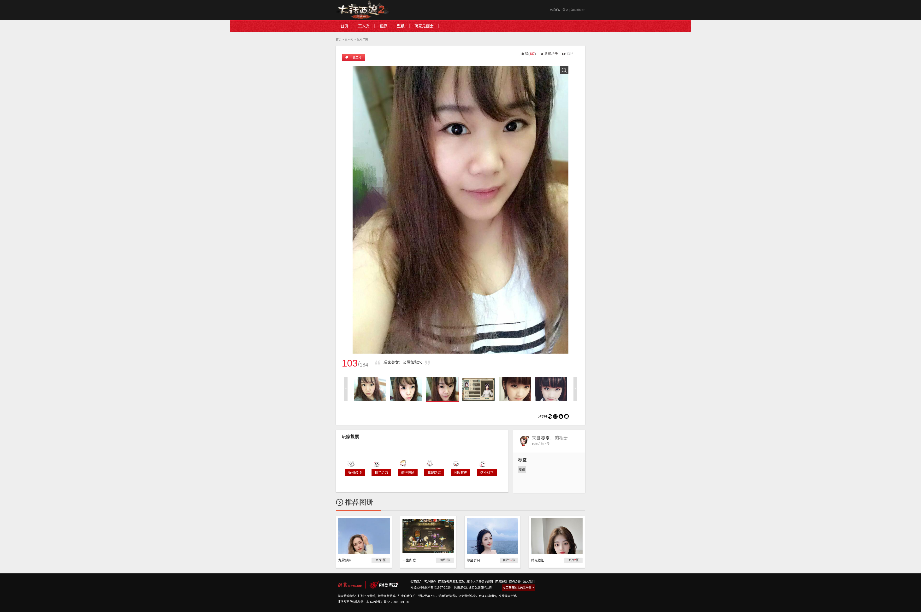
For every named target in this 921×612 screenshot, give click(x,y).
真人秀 (349, 39)
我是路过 (434, 472)
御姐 (522, 469)
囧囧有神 (460, 472)
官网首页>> (577, 10)
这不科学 (487, 472)
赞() (530, 54)
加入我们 (529, 581)
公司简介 (416, 581)
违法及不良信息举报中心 (353, 602)
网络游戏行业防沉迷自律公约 (473, 587)
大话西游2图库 (363, 10)
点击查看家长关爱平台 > (518, 587)
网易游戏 (501, 581)
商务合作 (515, 581)
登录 (565, 10)
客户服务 (430, 581)
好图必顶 (355, 472)
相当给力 (381, 472)
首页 (339, 39)
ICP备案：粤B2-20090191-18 (389, 602)
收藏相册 (551, 54)
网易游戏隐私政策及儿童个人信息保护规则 (465, 581)
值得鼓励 (407, 472)
